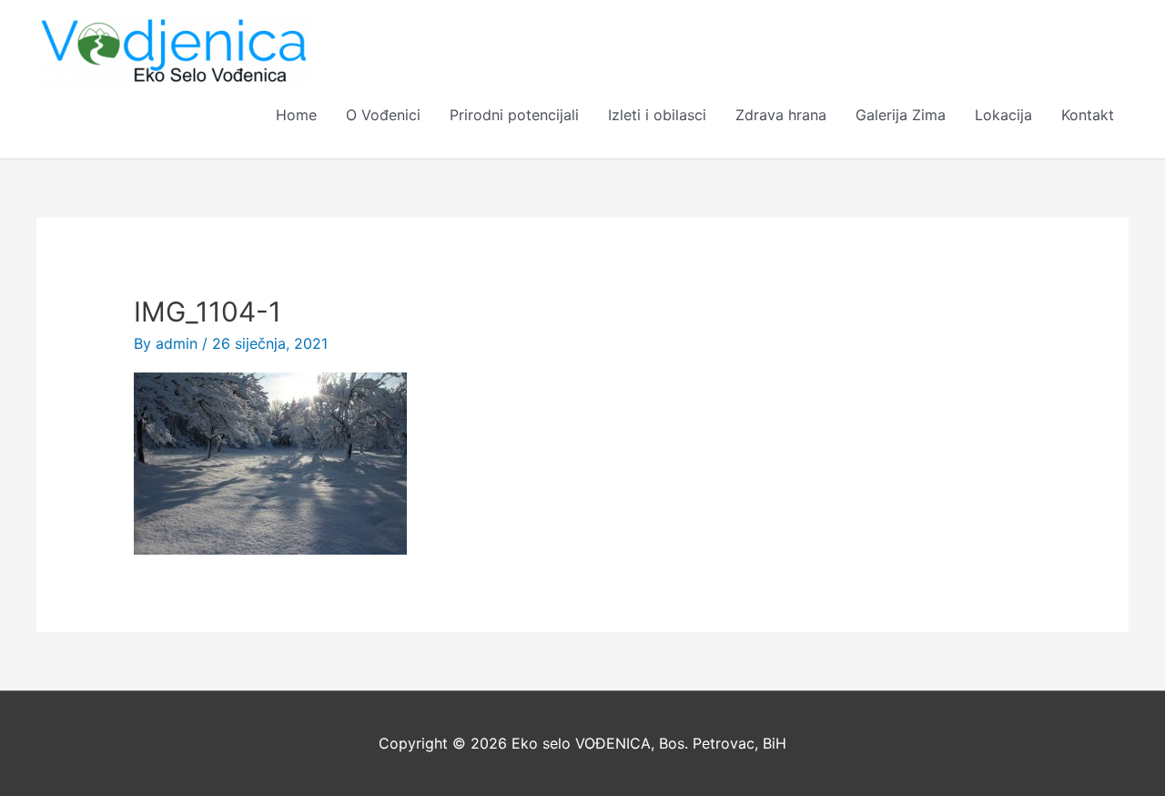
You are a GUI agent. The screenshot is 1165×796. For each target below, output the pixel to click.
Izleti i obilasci (657, 115)
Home (296, 115)
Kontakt (1087, 115)
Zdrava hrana (780, 115)
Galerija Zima (901, 115)
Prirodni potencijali (514, 115)
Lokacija (1003, 115)
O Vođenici (383, 115)
